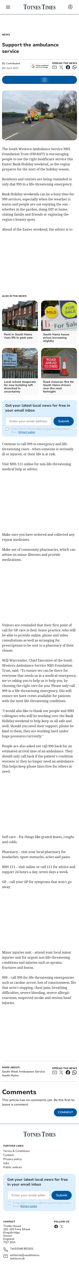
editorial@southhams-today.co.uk (25, 1257)
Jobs (6, 1163)
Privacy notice (26, 432)
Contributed (13, 63)
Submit (63, 421)
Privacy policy (12, 1159)
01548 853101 (24, 1249)
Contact (8, 1155)
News (6, 34)
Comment (65, 1112)
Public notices (12, 1167)
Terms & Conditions (16, 1151)
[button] (8, 7)
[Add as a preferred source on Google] (40, 66)
